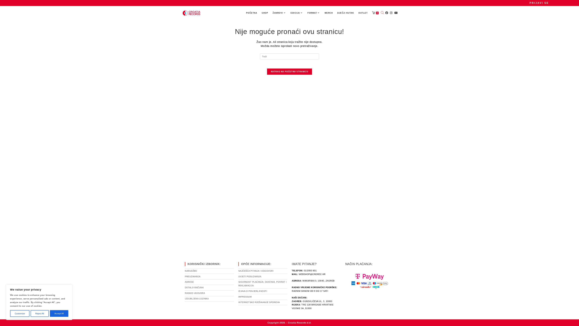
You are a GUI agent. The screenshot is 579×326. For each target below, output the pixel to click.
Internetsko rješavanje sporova (259, 302)
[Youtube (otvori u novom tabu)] (396, 12)
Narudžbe (191, 271)
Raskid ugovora (195, 293)
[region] (39, 302)
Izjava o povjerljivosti (252, 291)
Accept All (59, 313)
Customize (20, 313)
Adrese (189, 282)
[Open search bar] (382, 13)
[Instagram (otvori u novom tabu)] (391, 12)
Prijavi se (539, 3)
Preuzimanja (193, 276)
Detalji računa (194, 287)
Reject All (39, 313)
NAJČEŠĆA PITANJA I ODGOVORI (256, 271)
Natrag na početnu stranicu (289, 71)
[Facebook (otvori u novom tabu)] (386, 12)
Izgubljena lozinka (197, 298)
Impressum (245, 297)
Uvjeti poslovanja (249, 276)
